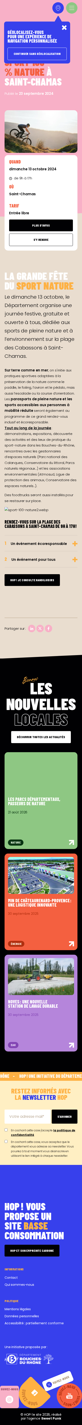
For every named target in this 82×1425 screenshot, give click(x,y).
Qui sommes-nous (19, 1284)
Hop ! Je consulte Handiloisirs (32, 580)
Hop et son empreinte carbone (32, 1250)
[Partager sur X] (40, 628)
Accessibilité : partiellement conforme (34, 1323)
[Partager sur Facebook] (48, 628)
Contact (11, 1277)
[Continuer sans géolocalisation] (64, 27)
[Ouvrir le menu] (71, 8)
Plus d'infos (41, 225)
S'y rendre (41, 240)
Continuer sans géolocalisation (37, 54)
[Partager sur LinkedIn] (31, 628)
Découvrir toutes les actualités (41, 737)
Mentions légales (18, 1309)
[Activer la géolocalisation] (58, 8)
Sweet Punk (51, 1418)
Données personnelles (22, 1316)
